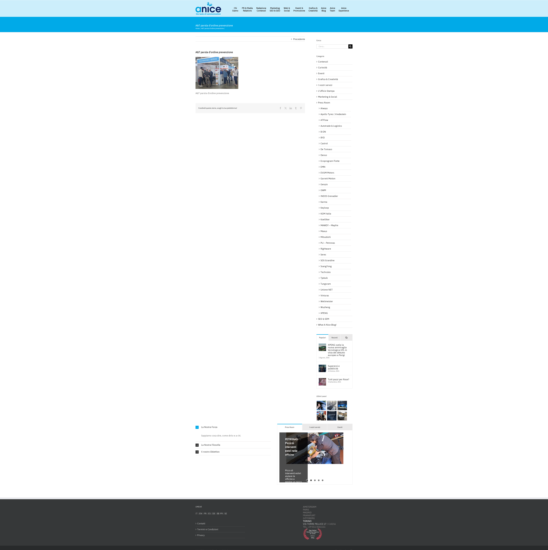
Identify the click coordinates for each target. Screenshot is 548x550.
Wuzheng (325, 307)
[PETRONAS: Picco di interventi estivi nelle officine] (314, 448)
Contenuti (323, 61)
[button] (233, 427)
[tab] (289, 427)
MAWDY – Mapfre (329, 225)
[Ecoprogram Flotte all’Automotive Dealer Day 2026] (332, 416)
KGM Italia (326, 213)
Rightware (326, 248)
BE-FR (220, 513)
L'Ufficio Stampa (326, 91)
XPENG (324, 313)
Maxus (324, 231)
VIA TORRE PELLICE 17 (314, 524)
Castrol (324, 143)
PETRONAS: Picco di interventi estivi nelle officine (291, 447)
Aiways (324, 108)
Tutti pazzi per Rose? (338, 379)
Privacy (201, 535)
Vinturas (325, 295)
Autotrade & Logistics (331, 126)
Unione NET (327, 289)
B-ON (323, 131)
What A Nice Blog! (327, 324)
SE (225, 513)
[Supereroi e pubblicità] (322, 366)
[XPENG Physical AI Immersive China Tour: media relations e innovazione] (321, 405)
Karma (324, 202)
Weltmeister (327, 301)
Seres (323, 254)
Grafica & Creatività (328, 79)
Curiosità (322, 67)
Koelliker (325, 219)
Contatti (201, 523)
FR (205, 513)
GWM (323, 190)
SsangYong (326, 266)
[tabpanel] (314, 457)
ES (209, 513)
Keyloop (325, 207)
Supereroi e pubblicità (334, 367)
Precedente (299, 39)
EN (200, 513)
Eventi (321, 73)
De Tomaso (326, 149)
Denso (324, 155)
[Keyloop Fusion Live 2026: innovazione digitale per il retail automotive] (332, 405)
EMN (323, 166)
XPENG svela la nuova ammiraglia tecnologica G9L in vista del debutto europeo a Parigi (337, 350)
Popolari (322, 338)
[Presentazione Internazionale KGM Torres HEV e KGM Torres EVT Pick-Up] (342, 416)
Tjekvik (324, 278)
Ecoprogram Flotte (330, 161)
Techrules (326, 272)
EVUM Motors (327, 172)
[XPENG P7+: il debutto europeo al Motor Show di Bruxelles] (342, 405)
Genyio (324, 184)
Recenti (335, 338)
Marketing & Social (327, 96)
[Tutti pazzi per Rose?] (322, 379)
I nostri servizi (325, 85)
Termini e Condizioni (207, 529)
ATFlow (324, 120)
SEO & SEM (323, 319)
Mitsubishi (326, 237)
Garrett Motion (328, 178)
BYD (323, 137)
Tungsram (326, 283)
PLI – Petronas (328, 243)
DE (213, 513)
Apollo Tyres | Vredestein (333, 114)
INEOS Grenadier (329, 196)
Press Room (324, 102)
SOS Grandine (328, 260)
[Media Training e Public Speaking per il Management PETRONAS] (321, 416)
